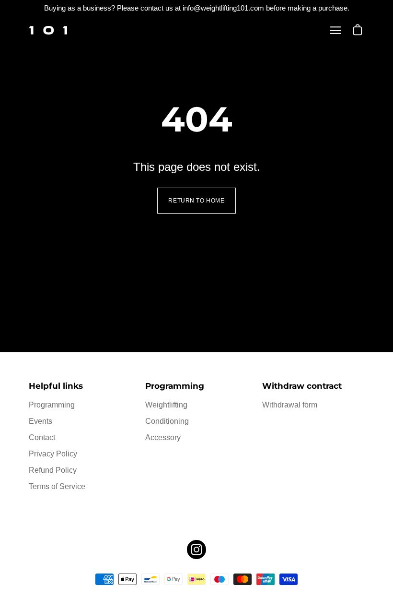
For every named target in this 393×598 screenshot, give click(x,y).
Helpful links (56, 386)
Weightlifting (166, 405)
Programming (52, 405)
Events (40, 421)
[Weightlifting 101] (48, 30)
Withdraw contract (302, 386)
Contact (42, 437)
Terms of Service (57, 486)
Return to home (196, 200)
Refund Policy (53, 470)
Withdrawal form (289, 405)
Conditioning (167, 421)
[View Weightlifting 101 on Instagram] (196, 549)
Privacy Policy (53, 454)
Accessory (163, 437)
